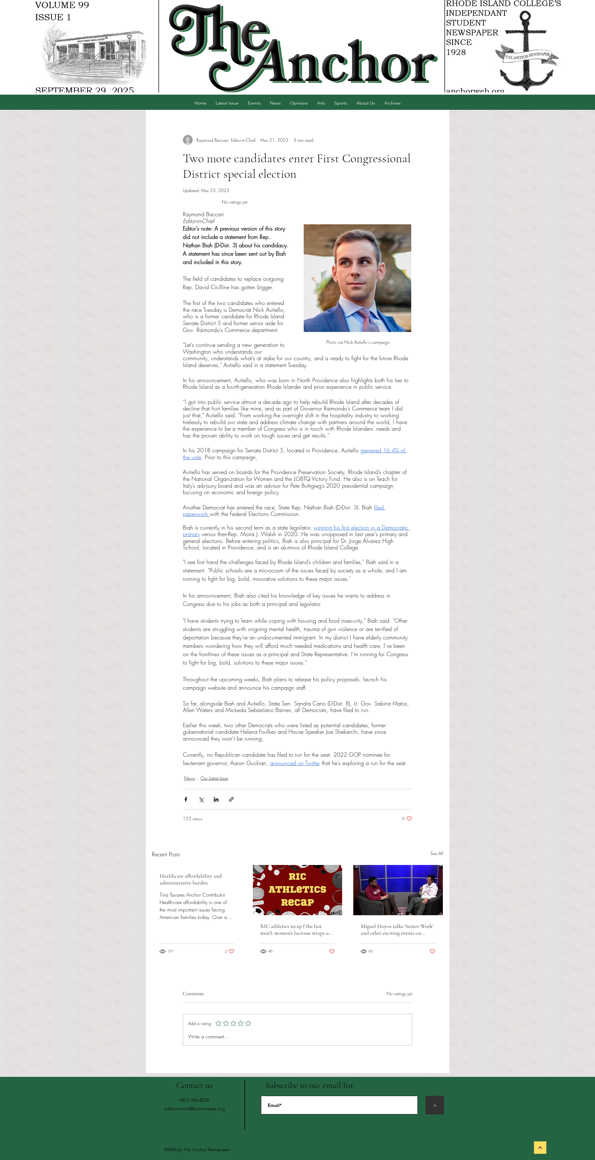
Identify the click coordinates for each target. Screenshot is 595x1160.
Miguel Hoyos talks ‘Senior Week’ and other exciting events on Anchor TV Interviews (397, 929)
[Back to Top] (540, 1147)
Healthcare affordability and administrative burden (191, 879)
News (189, 778)
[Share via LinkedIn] (216, 799)
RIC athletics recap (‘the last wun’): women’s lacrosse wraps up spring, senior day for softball (296, 929)
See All (436, 853)
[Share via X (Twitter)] (201, 799)
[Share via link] (231, 799)
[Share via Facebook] (186, 799)
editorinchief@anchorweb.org (194, 1109)
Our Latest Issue (214, 778)
